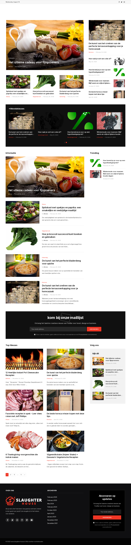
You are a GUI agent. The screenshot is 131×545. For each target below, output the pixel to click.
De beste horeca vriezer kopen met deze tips (98, 93)
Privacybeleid (83, 334)
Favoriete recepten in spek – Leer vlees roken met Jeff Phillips (24, 414)
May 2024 (50, 503)
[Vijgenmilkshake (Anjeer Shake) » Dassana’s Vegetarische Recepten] (65, 441)
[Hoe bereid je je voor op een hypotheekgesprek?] (119, 72)
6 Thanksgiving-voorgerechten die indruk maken (22, 455)
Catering (62, 96)
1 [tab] (65, 142)
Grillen (8, 378)
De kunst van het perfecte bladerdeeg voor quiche (70, 92)
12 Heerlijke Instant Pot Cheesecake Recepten (22, 373)
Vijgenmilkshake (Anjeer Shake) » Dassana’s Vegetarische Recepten (62, 455)
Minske (11, 66)
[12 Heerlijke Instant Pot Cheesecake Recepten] (24, 359)
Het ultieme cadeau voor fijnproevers (34, 62)
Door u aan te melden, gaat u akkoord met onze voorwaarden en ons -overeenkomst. (66, 334)
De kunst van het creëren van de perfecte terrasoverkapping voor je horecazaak (106, 46)
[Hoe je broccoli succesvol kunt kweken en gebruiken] (45, 82)
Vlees (8, 96)
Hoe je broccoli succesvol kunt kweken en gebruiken (43, 92)
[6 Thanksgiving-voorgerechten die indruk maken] (24, 441)
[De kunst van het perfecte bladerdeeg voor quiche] (72, 82)
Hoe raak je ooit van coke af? (100, 59)
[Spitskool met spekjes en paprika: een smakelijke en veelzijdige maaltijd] (18, 82)
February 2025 (52, 500)
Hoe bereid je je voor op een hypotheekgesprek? (100, 71)
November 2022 (52, 520)
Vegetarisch (37, 96)
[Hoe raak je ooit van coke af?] (119, 61)
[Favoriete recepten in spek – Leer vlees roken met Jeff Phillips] (24, 400)
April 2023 (50, 513)
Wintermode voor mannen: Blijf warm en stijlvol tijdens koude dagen (99, 82)
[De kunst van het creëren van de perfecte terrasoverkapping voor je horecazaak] (107, 30)
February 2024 (52, 507)
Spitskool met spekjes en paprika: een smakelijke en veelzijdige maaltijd (16, 92)
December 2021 (52, 523)
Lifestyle (12, 58)
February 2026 (52, 497)
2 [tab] (66, 142)
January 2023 (51, 517)
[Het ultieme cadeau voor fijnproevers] (45, 45)
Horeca (91, 52)
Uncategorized (43, 135)
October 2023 (51, 510)
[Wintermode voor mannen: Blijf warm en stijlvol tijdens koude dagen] (119, 83)
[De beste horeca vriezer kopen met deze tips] (119, 94)
